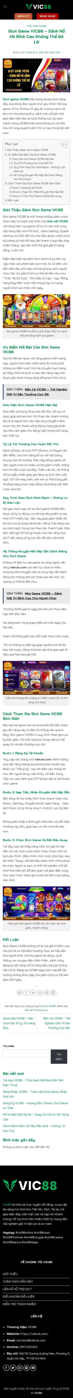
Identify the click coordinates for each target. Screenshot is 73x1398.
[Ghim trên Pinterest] (47, 993)
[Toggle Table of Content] (62, 144)
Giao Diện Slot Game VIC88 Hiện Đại (33, 158)
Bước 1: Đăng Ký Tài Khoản (27, 187)
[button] (5, 6)
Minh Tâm (54, 52)
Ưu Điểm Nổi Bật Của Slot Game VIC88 (32, 154)
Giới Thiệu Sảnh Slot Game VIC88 (27, 150)
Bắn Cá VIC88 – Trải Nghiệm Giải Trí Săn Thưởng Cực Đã (56, 1023)
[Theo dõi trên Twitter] (13, 1368)
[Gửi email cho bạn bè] (40, 993)
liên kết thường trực (36, 1009)
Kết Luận (13, 200)
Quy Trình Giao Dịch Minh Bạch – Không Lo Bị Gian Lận (39, 169)
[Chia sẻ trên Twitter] (33, 993)
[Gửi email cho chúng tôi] (20, 1368)
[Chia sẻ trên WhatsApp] (19, 993)
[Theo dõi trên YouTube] (33, 1368)
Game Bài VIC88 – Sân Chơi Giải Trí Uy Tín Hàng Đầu (19, 1023)
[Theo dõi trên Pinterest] (26, 1368)
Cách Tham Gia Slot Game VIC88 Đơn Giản (34, 183)
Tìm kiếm (8, 1046)
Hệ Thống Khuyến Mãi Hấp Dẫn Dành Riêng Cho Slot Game (38, 177)
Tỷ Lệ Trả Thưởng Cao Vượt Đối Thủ (33, 163)
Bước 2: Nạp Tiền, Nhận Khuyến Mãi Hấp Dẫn (39, 191)
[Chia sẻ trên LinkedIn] (53, 993)
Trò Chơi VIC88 (36, 26)
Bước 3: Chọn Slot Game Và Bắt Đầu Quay (38, 195)
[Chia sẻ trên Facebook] (26, 993)
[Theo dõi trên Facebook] (6, 1368)
